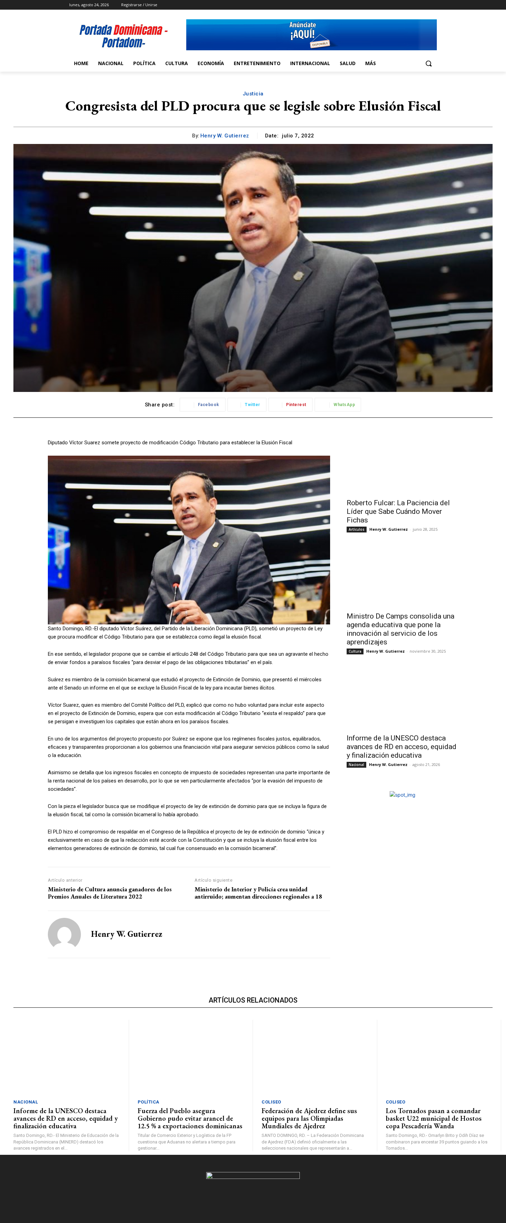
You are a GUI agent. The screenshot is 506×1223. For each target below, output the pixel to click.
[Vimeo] (423, 5)
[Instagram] (404, 5)
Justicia (253, 94)
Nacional (356, 764)
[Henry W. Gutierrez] (64, 934)
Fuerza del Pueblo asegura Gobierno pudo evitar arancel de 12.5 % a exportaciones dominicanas (190, 1118)
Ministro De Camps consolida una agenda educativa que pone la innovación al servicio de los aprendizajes (400, 629)
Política (148, 1102)
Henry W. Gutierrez (224, 136)
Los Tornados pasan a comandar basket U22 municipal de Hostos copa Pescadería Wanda (434, 1118)
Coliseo (271, 1102)
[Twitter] (414, 5)
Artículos (357, 529)
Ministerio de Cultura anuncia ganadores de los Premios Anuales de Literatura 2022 (110, 893)
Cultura (355, 651)
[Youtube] (433, 5)
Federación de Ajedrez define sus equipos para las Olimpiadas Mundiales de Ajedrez (309, 1118)
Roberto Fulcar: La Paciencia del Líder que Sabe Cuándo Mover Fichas (398, 511)
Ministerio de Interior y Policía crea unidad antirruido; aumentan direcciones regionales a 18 (258, 893)
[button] (428, 63)
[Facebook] (395, 5)
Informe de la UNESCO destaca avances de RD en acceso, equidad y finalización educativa (401, 746)
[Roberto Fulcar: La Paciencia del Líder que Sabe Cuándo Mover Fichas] (402, 466)
